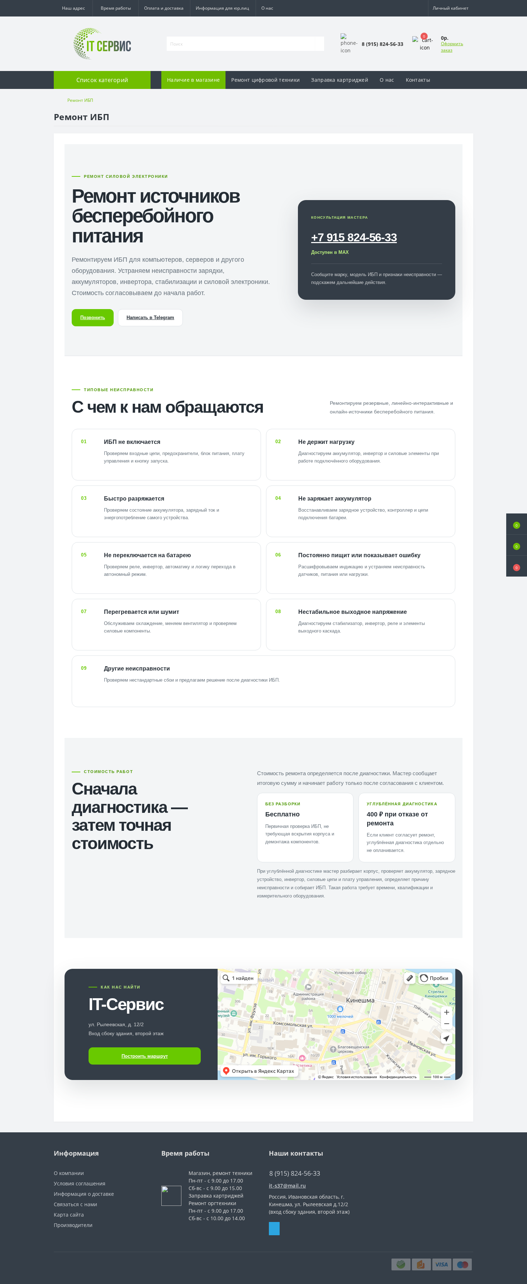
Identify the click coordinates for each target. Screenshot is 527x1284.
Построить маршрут (145, 1056)
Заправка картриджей (339, 79)
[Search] (319, 44)
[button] (115, 8)
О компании (69, 1173)
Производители (73, 1225)
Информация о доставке (84, 1193)
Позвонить (92, 317)
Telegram (274, 1228)
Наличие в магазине (193, 79)
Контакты (418, 79)
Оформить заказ (452, 47)
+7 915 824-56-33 (354, 237)
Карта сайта (69, 1214)
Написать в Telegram (150, 317)
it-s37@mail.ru (287, 1185)
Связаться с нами (75, 1204)
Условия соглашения (79, 1183)
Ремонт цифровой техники (265, 79)
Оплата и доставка (164, 8)
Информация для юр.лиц (222, 8)
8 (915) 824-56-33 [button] (294, 1173)
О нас (267, 8)
